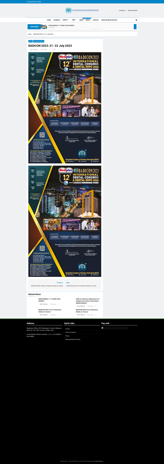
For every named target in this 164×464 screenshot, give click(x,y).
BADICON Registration (109, 20)
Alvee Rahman (34, 49)
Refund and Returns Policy (72, 339)
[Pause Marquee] (135, 26)
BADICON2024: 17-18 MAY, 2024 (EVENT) (61, 25)
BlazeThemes (99, 461)
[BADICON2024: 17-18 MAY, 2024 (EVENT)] (44, 28)
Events (65, 20)
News (82, 19)
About (88, 20)
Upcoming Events (39, 41)
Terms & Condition (70, 332)
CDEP (73, 20)
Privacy (67, 336)
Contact (96, 20)
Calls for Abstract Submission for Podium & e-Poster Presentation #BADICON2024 (88, 301)
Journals (56, 20)
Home (49, 20)
